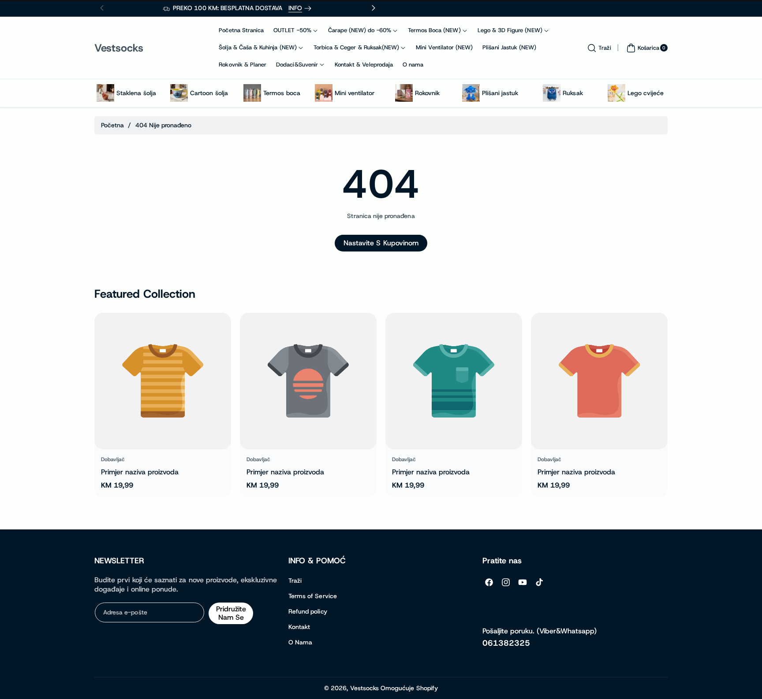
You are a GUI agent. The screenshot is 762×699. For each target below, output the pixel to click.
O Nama (300, 642)
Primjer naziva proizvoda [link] (140, 472)
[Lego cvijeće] (616, 93)
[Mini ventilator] (323, 93)
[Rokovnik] (404, 93)
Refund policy (307, 611)
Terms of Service (312, 596)
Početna (112, 125)
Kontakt (299, 627)
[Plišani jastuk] (471, 93)
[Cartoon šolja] (179, 93)
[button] (598, 48)
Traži (295, 580)
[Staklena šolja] (105, 93)
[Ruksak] (551, 93)
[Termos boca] (252, 93)
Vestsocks (364, 688)
